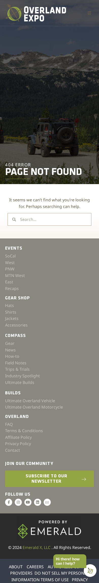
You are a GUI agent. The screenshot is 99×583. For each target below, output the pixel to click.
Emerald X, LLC (37, 547)
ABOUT (16, 567)
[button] (89, 13)
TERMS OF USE (55, 579)
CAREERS (35, 567)
